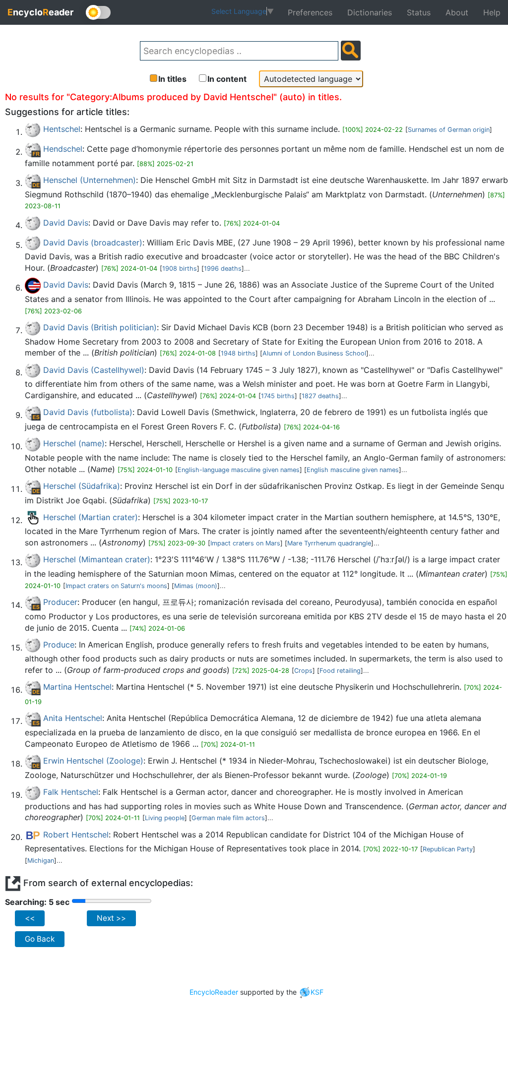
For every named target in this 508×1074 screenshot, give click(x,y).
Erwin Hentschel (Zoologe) (93, 761)
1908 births (179, 268)
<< (30, 918)
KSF (317, 992)
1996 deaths (223, 268)
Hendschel (62, 149)
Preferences (310, 12)
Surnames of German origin (449, 129)
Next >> (111, 918)
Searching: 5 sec (37, 902)
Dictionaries (369, 12)
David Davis (65, 223)
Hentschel (61, 129)
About (456, 12)
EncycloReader (214, 992)
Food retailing (340, 670)
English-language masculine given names (239, 470)
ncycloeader (40, 12)
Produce (58, 645)
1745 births (278, 396)
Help (492, 12)
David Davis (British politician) (100, 327)
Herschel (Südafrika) (81, 486)
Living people (165, 818)
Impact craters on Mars (245, 543)
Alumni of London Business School (314, 353)
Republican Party (448, 849)
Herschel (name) (74, 443)
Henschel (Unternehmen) (89, 180)
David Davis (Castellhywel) (93, 370)
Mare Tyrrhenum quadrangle (329, 543)
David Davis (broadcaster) (92, 242)
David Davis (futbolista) (87, 412)
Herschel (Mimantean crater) (96, 559)
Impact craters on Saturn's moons (116, 586)
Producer (60, 602)
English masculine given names (353, 470)
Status (419, 12)
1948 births (238, 353)
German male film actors (228, 818)
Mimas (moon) (195, 586)
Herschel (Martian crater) (90, 517)
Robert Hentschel (76, 834)
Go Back (40, 939)
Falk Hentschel (70, 792)
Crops (303, 670)
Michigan (40, 860)
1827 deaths (320, 396)
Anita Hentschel (72, 718)
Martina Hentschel (77, 687)
